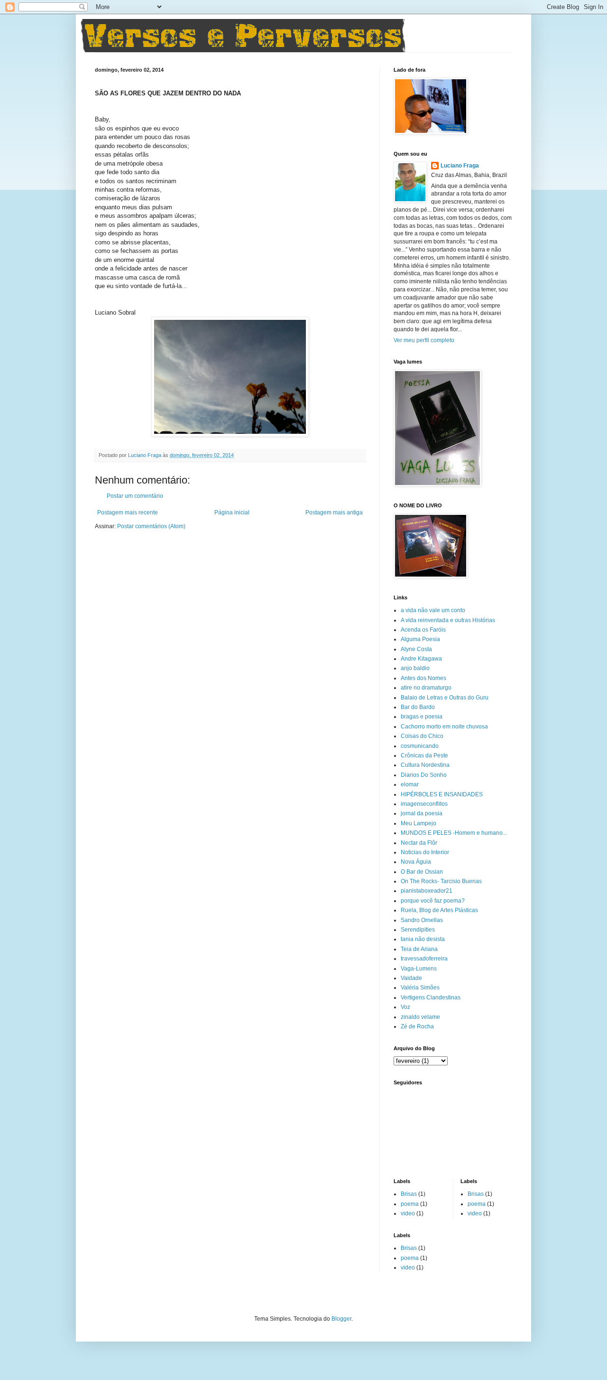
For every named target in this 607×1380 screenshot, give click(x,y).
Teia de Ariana (419, 949)
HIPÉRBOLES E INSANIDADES (442, 794)
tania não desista (423, 939)
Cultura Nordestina (425, 765)
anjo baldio (415, 668)
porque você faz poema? (433, 900)
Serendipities (418, 929)
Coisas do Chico (422, 736)
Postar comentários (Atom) (151, 526)
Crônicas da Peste (424, 755)
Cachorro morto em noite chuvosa (444, 726)
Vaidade (411, 978)
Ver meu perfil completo (424, 340)
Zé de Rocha (417, 1026)
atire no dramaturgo (426, 687)
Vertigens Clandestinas (430, 997)
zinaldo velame (420, 1017)
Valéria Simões (420, 987)
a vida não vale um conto (433, 610)
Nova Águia (416, 861)
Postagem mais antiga (334, 512)
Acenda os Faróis (423, 629)
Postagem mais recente (127, 512)
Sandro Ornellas (422, 920)
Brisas (409, 1194)
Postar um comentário (135, 496)
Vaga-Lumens (419, 968)
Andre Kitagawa (421, 658)
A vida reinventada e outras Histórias (448, 620)
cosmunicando (420, 746)
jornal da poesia (421, 813)
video (408, 1213)
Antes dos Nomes (423, 678)
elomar (410, 784)
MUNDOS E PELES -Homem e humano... (454, 833)
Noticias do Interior (425, 852)
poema (410, 1204)
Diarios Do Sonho (424, 775)
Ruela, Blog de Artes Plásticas (439, 910)
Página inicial (231, 512)
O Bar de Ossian (422, 871)
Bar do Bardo (418, 707)
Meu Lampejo (418, 823)
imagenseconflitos (424, 804)
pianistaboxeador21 (426, 890)
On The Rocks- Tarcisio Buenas (441, 881)
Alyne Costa (416, 649)
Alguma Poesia (420, 639)
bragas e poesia (421, 716)
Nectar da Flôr (419, 842)
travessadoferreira (424, 958)
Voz (405, 1007)
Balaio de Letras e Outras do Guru (444, 697)
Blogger (341, 1318)
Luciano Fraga (460, 165)
